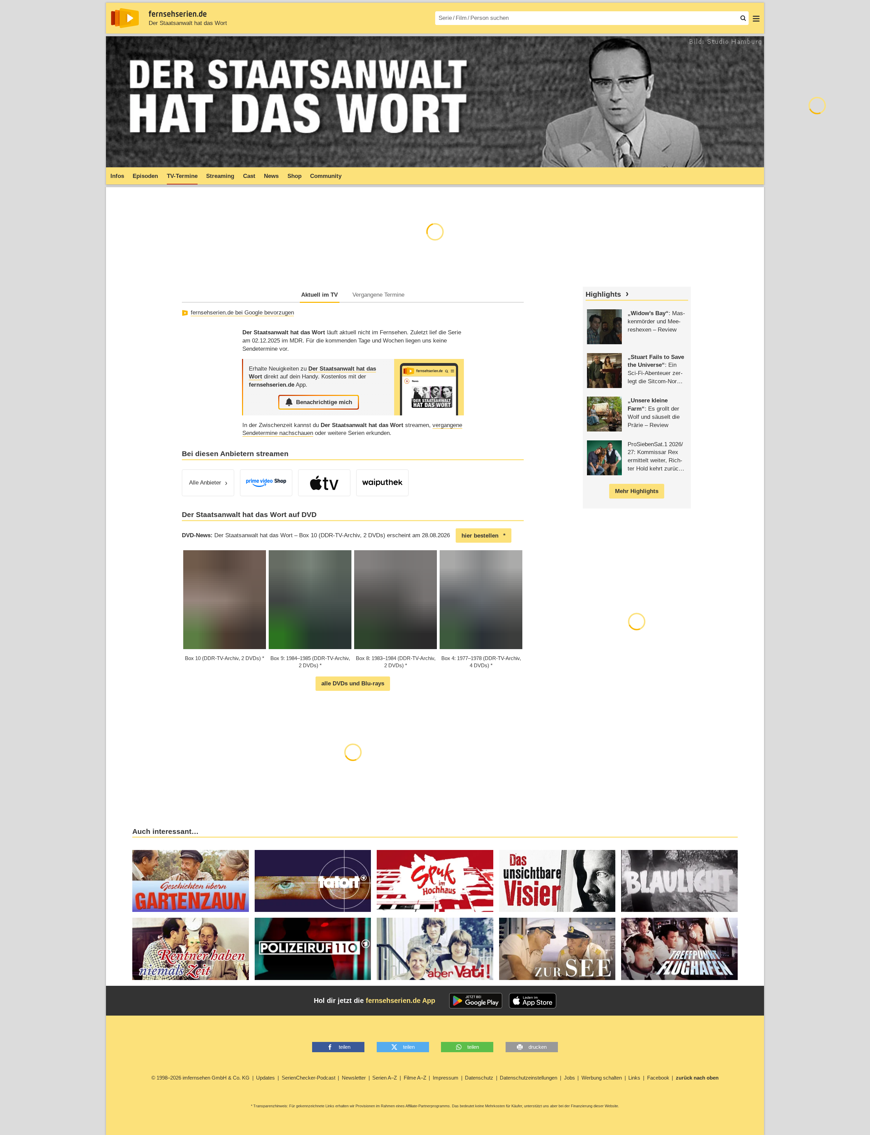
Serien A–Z (384, 1078)
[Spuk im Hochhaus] (435, 881)
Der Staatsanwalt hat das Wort (188, 23)
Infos (117, 176)
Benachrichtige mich (324, 402)
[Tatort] (313, 881)
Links (634, 1078)
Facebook (658, 1078)
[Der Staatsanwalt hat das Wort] (429, 387)
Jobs (569, 1078)
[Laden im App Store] (532, 1001)
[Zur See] (557, 949)
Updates (265, 1078)
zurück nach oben (697, 1078)
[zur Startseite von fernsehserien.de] (125, 18)
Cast (249, 176)
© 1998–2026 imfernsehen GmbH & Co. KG (200, 1078)
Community (326, 176)
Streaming (220, 176)
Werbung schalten (601, 1078)
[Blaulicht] (679, 881)
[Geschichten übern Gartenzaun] (190, 881)
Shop (294, 176)
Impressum (445, 1078)
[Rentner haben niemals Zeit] (190, 949)
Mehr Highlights (636, 491)
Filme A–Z (415, 1078)
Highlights (603, 294)
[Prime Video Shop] (266, 482)
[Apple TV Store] (324, 482)
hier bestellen (479, 535)
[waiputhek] (382, 482)
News (271, 176)
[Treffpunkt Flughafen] (679, 949)
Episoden (145, 176)
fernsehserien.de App (400, 1000)
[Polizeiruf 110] (313, 949)
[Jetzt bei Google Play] (475, 1001)
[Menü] (756, 18)
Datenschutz (479, 1078)
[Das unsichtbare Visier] (557, 881)
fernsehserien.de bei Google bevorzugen (242, 312)
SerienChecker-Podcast (308, 1078)
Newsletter (354, 1078)
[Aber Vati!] (435, 949)
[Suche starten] (743, 18)
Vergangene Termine (378, 295)
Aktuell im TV (319, 295)
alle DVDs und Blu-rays (352, 683)
